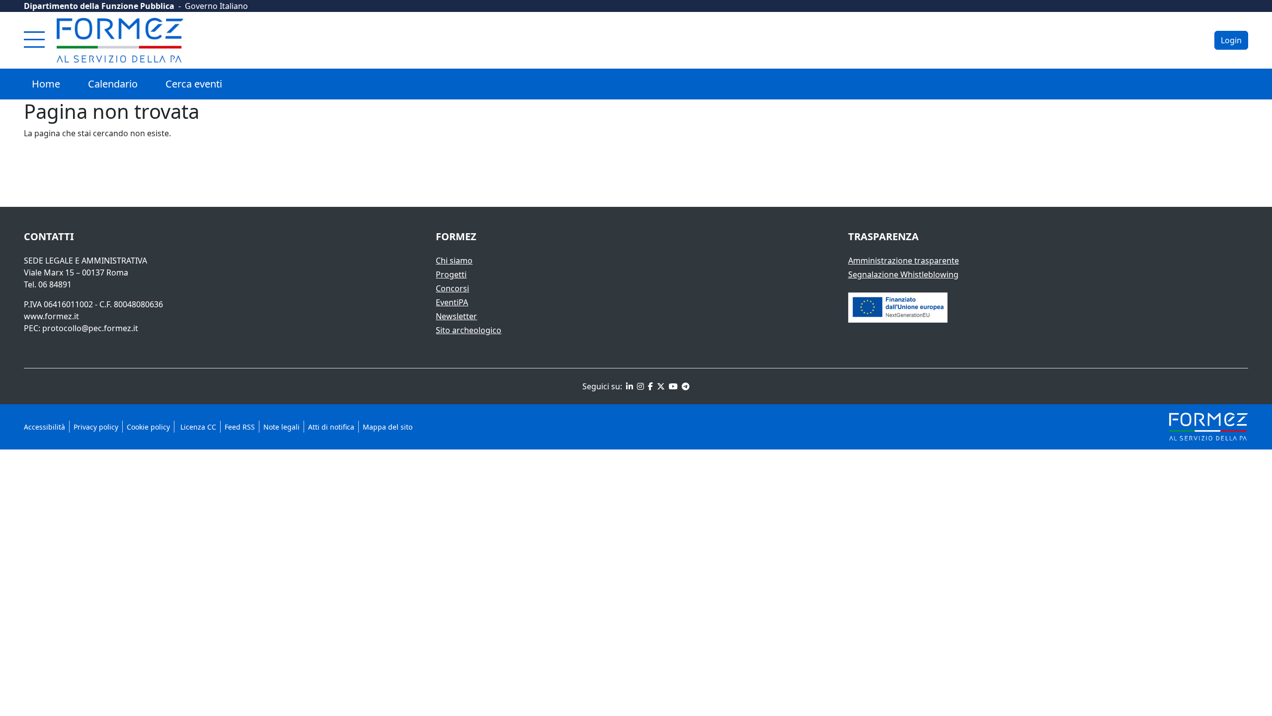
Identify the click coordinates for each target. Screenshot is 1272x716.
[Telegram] (685, 386)
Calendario (113, 83)
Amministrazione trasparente (903, 260)
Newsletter (456, 316)
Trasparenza (883, 236)
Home (46, 83)
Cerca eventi (193, 83)
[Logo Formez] (120, 40)
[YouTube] (672, 386)
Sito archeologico (468, 330)
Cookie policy (148, 427)
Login (1231, 40)
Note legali (281, 427)
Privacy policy (96, 427)
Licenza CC (197, 427)
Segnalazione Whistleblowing (903, 274)
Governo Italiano (216, 5)
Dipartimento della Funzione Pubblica (99, 5)
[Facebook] (649, 386)
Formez (456, 236)
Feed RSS (240, 427)
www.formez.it (51, 316)
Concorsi (452, 288)
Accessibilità (44, 427)
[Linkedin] (628, 386)
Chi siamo (454, 260)
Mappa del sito (387, 427)
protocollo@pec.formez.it (90, 328)
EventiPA (452, 302)
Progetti (451, 274)
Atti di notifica (331, 427)
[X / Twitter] (660, 386)
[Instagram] (639, 386)
